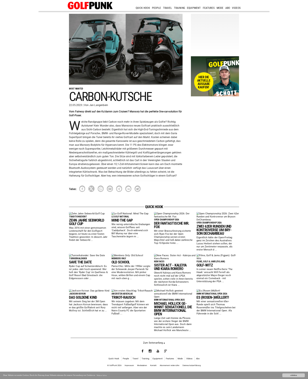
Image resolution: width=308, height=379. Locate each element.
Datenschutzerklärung (192, 365)
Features (209, 7)
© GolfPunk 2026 (114, 365)
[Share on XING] (119, 188)
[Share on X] (91, 188)
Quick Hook (143, 7)
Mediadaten (142, 365)
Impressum (129, 365)
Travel (167, 7)
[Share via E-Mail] (110, 188)
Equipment (194, 7)
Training (179, 7)
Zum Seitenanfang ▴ (154, 342)
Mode (220, 7)
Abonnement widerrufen (169, 365)
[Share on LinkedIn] (128, 188)
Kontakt (153, 365)
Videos (236, 7)
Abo (227, 7)
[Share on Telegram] (138, 188)
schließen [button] (293, 375)
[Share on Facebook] (82, 188)
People (156, 7)
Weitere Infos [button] (102, 375)
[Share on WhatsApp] (101, 188)
